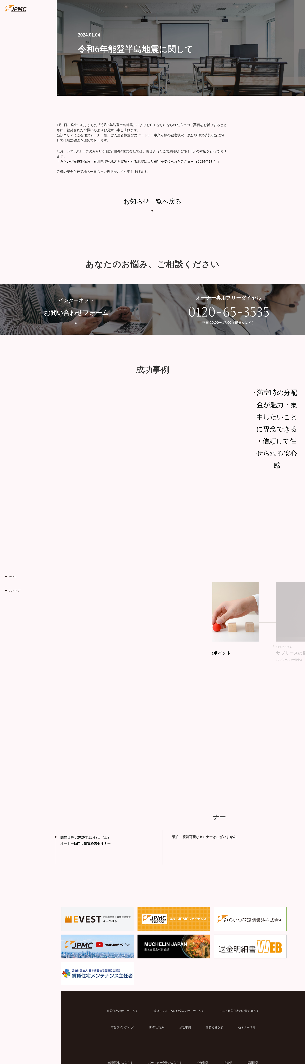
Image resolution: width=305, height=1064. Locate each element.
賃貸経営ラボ (214, 1027)
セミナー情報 (246, 1027)
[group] (214, 621)
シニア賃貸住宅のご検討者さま (239, 1011)
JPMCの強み (156, 1027)
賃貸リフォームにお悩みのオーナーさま (178, 1011)
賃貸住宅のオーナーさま (122, 1011)
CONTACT (15, 590)
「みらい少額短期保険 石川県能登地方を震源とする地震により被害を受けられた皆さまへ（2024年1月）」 (139, 161)
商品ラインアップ (122, 1027)
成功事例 (185, 1027)
